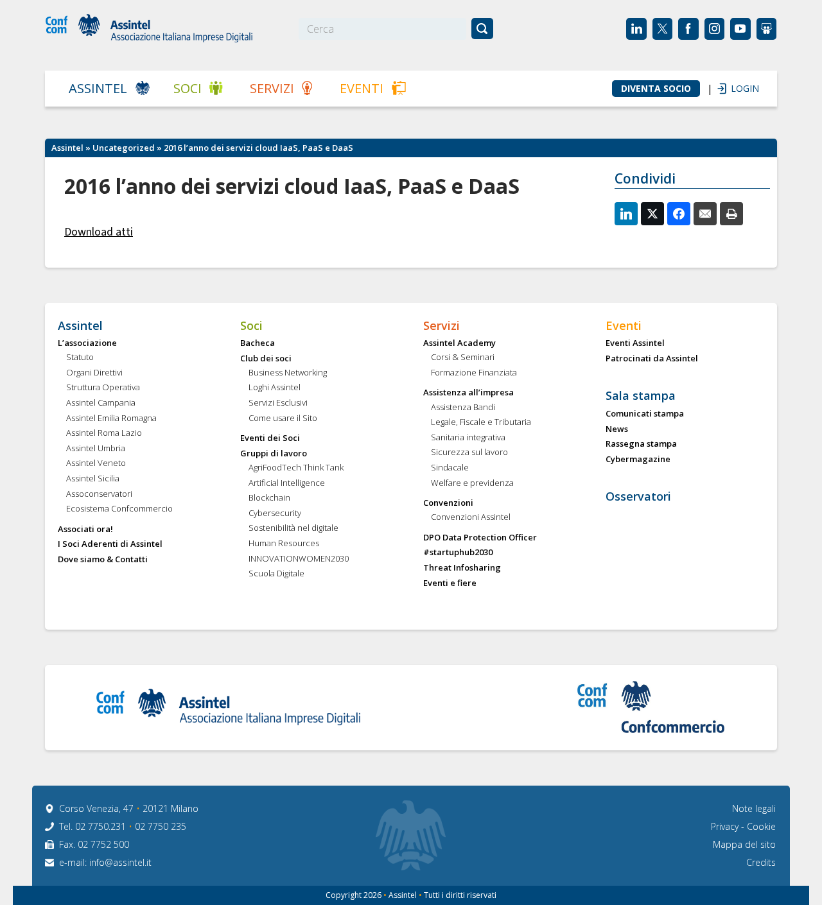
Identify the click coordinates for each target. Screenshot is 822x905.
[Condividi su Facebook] (678, 213)
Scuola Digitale (276, 574)
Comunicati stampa (645, 414)
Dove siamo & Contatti (103, 560)
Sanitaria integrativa (468, 438)
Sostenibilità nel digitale (293, 528)
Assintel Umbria (95, 449)
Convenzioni (448, 503)
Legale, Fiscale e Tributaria (481, 422)
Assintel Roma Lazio (104, 433)
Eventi (361, 88)
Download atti (98, 232)
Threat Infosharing (462, 568)
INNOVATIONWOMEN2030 (299, 559)
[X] (652, 213)
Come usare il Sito (283, 418)
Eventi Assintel (635, 343)
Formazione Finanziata (474, 373)
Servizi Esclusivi (278, 403)
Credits (761, 862)
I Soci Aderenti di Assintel (110, 544)
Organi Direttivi (94, 373)
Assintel (98, 88)
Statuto (80, 357)
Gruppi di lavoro (273, 454)
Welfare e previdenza (472, 483)
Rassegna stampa (641, 444)
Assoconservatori (99, 494)
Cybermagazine (638, 459)
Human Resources (284, 544)
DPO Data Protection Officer (480, 538)
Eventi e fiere (450, 583)
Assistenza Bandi (463, 407)
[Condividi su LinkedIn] (626, 213)
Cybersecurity (275, 513)
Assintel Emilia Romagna (111, 418)
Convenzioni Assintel (471, 517)
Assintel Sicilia (92, 479)
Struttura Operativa (103, 388)
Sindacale (450, 468)
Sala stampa (641, 396)
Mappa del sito (744, 844)
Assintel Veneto (96, 463)
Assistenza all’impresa (468, 393)
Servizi (272, 88)
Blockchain (269, 498)
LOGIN (738, 88)
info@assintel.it (120, 862)
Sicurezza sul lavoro (469, 452)
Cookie (761, 826)
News (617, 429)
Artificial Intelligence (287, 483)
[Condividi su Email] (705, 213)
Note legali (754, 808)
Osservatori (638, 497)
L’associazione (87, 343)
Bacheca (257, 343)
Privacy (726, 826)
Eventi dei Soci (270, 438)
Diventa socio (656, 88)
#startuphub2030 (458, 552)
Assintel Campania (101, 403)
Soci (187, 88)
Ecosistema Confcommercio (119, 509)
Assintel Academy (459, 343)
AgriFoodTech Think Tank (296, 468)
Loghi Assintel (275, 388)
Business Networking (288, 373)
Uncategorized (123, 147)
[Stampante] (731, 213)
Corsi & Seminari (462, 357)
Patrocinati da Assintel (652, 359)
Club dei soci (266, 359)
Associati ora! (85, 529)
